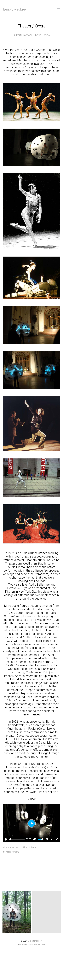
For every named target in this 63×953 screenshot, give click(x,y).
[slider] (17, 839)
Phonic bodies (31, 847)
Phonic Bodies (42, 35)
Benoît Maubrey (15, 9)
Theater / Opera (11, 852)
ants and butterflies (36, 945)
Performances (24, 35)
